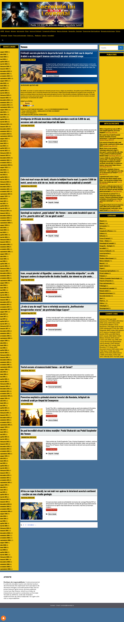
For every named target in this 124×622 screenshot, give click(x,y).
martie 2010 (3, 526)
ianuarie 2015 (4, 386)
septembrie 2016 (5, 338)
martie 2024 (4, 122)
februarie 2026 (4, 66)
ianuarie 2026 (4, 69)
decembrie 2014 (5, 389)
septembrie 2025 (5, 78)
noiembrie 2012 (4, 449)
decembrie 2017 (5, 302)
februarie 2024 (4, 124)
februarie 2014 (4, 413)
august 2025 (4, 81)
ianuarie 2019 (4, 271)
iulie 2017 (3, 314)
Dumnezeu (105, 327)
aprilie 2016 (3, 350)
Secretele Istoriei (105, 296)
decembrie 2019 (5, 244)
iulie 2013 (3, 429)
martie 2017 (3, 324)
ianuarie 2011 (4, 502)
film (120, 328)
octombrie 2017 (4, 307)
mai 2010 (2, 521)
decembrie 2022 (5, 158)
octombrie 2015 (4, 364)
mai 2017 (2, 319)
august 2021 (3, 196)
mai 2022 (3, 174)
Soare (108, 351)
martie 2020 (3, 237)
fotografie (105, 330)
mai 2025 (3, 88)
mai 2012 (2, 463)
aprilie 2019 (3, 263)
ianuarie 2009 (4, 559)
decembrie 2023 (5, 129)
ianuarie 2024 (4, 126)
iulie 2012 (3, 458)
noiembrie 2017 (4, 304)
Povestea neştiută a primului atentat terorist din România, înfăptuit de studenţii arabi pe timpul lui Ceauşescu (55, 399)
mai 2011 (2, 492)
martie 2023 (3, 150)
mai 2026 (3, 59)
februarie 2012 (4, 470)
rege (107, 345)
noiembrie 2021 (4, 189)
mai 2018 (2, 290)
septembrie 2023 (5, 136)
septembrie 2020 (5, 223)
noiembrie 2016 (4, 333)
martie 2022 (3, 179)
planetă (109, 343)
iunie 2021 (3, 201)
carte (108, 323)
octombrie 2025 (5, 76)
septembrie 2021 (5, 194)
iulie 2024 (3, 112)
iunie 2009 (3, 547)
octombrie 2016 (4, 336)
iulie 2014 (3, 401)
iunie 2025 (3, 85)
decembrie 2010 (5, 504)
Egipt (114, 327)
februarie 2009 (4, 557)
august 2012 (3, 456)
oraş (114, 340)
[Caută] (121, 47)
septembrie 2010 (5, 511)
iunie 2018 (3, 288)
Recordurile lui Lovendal (107, 288)
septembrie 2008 (5, 569)
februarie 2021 (4, 211)
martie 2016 (3, 352)
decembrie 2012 (5, 446)
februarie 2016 (4, 355)
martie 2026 (3, 64)
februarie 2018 (4, 297)
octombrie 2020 (5, 220)
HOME (2, 31)
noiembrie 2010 (4, 506)
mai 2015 (2, 376)
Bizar (27, 31)
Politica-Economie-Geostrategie (109, 278)
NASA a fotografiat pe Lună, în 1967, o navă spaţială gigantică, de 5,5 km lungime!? (110, 130)
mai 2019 (2, 261)
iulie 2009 (3, 545)
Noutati (102, 263)
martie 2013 (3, 439)
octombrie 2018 (4, 278)
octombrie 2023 (5, 134)
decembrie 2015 (5, 360)
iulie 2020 (3, 227)
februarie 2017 (4, 326)
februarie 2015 (4, 384)
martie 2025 (3, 93)
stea (116, 351)
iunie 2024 (3, 114)
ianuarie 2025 (4, 98)
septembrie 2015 (5, 367)
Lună (112, 334)
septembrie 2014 (5, 396)
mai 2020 (3, 232)
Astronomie (20, 31)
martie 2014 (3, 410)
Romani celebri (104, 291)
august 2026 (4, 52)
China (116, 323)
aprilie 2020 (3, 235)
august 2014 (4, 398)
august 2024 (4, 110)
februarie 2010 (4, 528)
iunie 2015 (3, 374)
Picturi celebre (104, 273)
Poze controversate (19, 35)
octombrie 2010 (4, 509)
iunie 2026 (3, 57)
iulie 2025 (3, 83)
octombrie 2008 (5, 567)
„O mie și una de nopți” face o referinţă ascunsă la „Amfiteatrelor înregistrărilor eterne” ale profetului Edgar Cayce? (52, 308)
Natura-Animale (62, 31)
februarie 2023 (4, 153)
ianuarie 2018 (4, 300)
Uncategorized (104, 308)
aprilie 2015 (3, 379)
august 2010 (3, 514)
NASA (117, 336)
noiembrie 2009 (4, 535)
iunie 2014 (3, 403)
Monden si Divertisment (107, 258)
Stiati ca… (30, 35)
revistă (116, 345)
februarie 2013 (4, 441)
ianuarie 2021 (4, 213)
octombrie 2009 (5, 538)
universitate (110, 355)
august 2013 (3, 427)
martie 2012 (3, 468)
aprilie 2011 (3, 494)
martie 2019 (3, 266)
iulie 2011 (2, 487)
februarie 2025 (4, 95)
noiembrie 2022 (4, 160)
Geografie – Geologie (75, 31)
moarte (108, 336)
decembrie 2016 (5, 331)
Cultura (44, 35)
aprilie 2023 (3, 148)
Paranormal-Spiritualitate (91, 31)
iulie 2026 (3, 54)
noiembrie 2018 (4, 276)
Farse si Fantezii (105, 238)
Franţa (114, 330)
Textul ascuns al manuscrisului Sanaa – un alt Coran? (47, 367)
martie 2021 (3, 208)
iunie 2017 (3, 316)
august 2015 (3, 369)
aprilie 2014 (3, 408)
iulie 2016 (3, 343)
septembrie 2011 (5, 482)
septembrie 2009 (5, 540)
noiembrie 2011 (4, 478)
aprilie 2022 (3, 177)
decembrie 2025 (5, 71)
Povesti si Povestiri (105, 281)
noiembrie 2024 (5, 102)
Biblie (116, 321)
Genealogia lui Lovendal (107, 243)
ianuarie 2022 (4, 184)
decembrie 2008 (5, 562)
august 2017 (3, 312)
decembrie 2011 (4, 475)
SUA (112, 353)
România (104, 347)
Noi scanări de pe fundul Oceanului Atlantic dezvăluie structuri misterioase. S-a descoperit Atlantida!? (111, 136)
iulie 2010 (3, 516)
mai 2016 (2, 348)
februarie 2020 (4, 239)
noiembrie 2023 (4, 131)
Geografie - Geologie (53, 202)
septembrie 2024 (5, 107)
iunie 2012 (3, 461)
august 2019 (3, 254)
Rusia (113, 347)
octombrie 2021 (4, 191)
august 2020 (4, 225)
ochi (107, 340)
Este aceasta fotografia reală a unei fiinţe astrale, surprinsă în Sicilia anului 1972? (111, 144)
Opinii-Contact (104, 266)
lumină (104, 334)
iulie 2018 (3, 285)
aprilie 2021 (3, 206)
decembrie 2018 (5, 273)
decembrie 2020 (5, 215)
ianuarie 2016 (4, 357)
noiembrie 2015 (4, 362)
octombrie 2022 (5, 162)
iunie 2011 (3, 490)
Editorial (102, 236)
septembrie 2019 (5, 251)
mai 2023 (3, 146)
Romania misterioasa (108, 31)
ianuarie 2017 (4, 328)
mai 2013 (2, 434)
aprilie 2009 (3, 552)
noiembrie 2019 (4, 247)
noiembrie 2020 (4, 218)
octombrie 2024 (5, 105)
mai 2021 (2, 203)
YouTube (118, 357)
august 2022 (4, 167)
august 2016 (3, 340)
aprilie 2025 (3, 90)
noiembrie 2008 (4, 564)
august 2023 (4, 138)
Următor (32, 525)
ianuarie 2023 (4, 155)
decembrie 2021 (5, 186)
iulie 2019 (3, 256)
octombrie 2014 (5, 393)
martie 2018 (3, 295)
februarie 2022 (4, 182)
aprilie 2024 (3, 119)
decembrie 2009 (5, 533)
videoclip (108, 357)
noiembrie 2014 (4, 391)
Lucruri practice (104, 253)
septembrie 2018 (5, 280)
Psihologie (103, 286)
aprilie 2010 (3, 523)
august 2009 (4, 542)
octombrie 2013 (4, 422)
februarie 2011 (4, 499)
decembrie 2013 (5, 417)
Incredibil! (50, 35)
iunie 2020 (3, 230)
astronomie (106, 321)
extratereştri (110, 328)
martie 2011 (3, 497)
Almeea (13, 31)
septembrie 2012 (5, 453)
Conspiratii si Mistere (49, 31)
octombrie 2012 (4, 451)
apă (113, 319)
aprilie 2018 (3, 292)
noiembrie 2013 (4, 420)
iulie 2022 (3, 170)
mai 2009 (3, 550)
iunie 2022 (3, 172)
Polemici (102, 276)
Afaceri (7, 31)
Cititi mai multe (51, 72)
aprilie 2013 (3, 437)
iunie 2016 (3, 345)
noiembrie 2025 (4, 73)
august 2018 (3, 283)
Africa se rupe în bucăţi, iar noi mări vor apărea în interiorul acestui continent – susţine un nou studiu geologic (58, 492)
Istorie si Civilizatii (35, 31)
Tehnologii (3, 35)
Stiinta (118, 31)
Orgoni (10, 35)
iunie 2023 (3, 143)
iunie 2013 (3, 432)
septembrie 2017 (5, 309)
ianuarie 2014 (4, 415)
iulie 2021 (3, 198)
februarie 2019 (4, 268)
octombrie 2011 (4, 480)
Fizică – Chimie (104, 241)
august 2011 (3, 485)
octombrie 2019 (4, 249)
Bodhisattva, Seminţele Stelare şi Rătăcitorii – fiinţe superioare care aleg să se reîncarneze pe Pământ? (111, 171)
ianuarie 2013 (4, 444)
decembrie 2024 (5, 100)
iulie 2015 (3, 372)
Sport (101, 298)
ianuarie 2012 (4, 473)
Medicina (38, 35)
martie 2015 (3, 381)
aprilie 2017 (3, 321)
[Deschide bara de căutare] (2, 40)
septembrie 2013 (5, 425)
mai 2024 (3, 117)
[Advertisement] (59, 163)
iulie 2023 (3, 141)
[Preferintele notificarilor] (3, 618)
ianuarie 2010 (4, 530)
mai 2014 (3, 405)
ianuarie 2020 (4, 242)
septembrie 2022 (5, 165)
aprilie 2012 (3, 466)
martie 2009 (3, 554)
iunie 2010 (3, 518)
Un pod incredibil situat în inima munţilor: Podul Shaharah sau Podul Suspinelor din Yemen (59, 432)
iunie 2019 (3, 259)
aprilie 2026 (3, 61)
